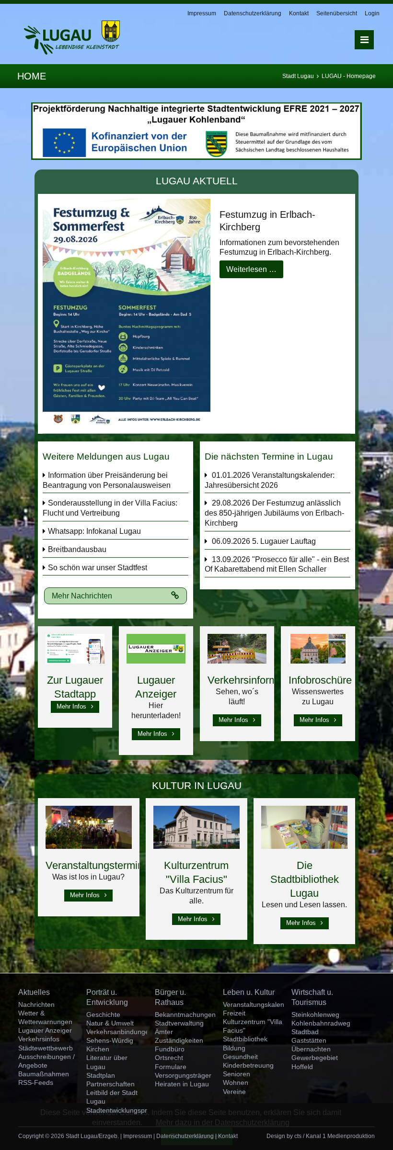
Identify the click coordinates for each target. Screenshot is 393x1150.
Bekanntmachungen (185, 1014)
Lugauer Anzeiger (45, 1030)
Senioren (236, 1074)
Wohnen (235, 1082)
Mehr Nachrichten (82, 596)
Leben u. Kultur (249, 992)
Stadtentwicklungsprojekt (124, 1110)
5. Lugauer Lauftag (284, 541)
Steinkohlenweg (315, 1014)
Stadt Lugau (298, 76)
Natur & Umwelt (110, 1023)
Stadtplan (100, 1075)
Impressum (201, 13)
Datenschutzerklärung (252, 13)
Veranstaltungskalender (258, 1004)
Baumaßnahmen (43, 1074)
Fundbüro (170, 1049)
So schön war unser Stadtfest (97, 568)
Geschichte (103, 1014)
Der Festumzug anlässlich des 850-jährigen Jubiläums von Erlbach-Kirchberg (274, 513)
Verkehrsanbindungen (119, 1032)
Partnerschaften (110, 1084)
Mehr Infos (71, 706)
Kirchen (97, 1049)
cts (297, 1136)
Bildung (234, 1048)
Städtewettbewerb (45, 1048)
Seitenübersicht (336, 13)
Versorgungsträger (183, 1075)
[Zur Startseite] (72, 38)
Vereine (234, 1091)
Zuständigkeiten (179, 1040)
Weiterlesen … (251, 269)
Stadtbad (305, 1032)
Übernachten (311, 1049)
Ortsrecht (169, 1057)
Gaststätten (308, 1040)
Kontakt (299, 13)
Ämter (164, 1032)
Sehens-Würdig (109, 1040)
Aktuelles (34, 992)
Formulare (170, 1067)
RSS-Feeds (35, 1082)
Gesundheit (240, 1056)
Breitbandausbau (77, 549)
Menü (364, 39)
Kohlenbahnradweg (320, 1023)
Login (372, 13)
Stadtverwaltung (179, 1023)
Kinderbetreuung (248, 1065)
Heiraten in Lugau (182, 1084)
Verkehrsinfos (38, 1039)
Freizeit (234, 1013)
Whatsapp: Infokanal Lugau (94, 531)
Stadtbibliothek (245, 1039)
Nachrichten (36, 1004)
